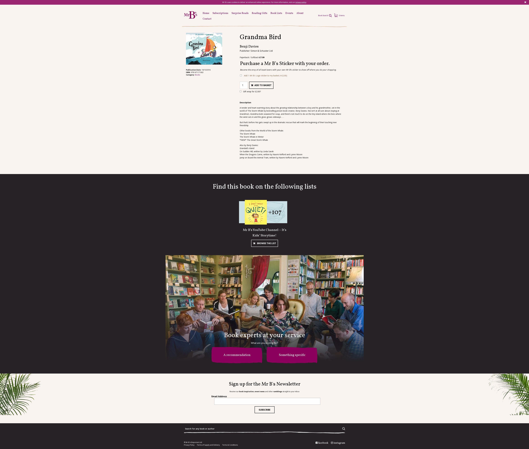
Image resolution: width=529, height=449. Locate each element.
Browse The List (266, 243)
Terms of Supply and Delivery (208, 445)
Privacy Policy (189, 445)
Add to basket (263, 85)
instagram (339, 443)
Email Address (219, 396)
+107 (275, 212)
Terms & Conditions (230, 445)
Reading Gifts (259, 13)
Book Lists (276, 13)
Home (206, 13)
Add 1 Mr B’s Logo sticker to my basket (265, 75)
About (299, 13)
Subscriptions (220, 13)
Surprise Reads (240, 13)
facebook (323, 443)
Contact (207, 19)
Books (197, 75)
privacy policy (300, 2)
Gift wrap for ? (252, 91)
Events (289, 13)
